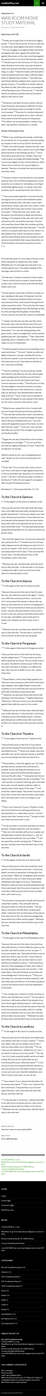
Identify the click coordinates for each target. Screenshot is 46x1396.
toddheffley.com (10, 3)
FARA (3, 1300)
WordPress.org (7, 1210)
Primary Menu (43, 3)
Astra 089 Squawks (9, 1137)
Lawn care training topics (11, 1375)
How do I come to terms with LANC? (16, 1128)
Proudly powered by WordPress (12, 1393)
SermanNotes (7, 13)
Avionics (4, 1272)
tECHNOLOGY (7, 1319)
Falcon (3, 1291)
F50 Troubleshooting (9, 1281)
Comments (7, 1205)
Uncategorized (7, 1323)
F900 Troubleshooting (10, 1286)
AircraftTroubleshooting (11, 1267)
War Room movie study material (13, 1382)
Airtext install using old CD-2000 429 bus (17, 1167)
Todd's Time (19, 27)
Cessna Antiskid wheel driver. (13, 1169)
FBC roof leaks (7, 1370)
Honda (4, 1309)
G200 (3, 1305)
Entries (6, 1200)
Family (3, 1295)
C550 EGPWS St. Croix (10, 1160)
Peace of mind (7, 1373)
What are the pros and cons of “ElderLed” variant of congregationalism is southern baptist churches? (21, 1378)
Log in (3, 1196)
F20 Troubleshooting (9, 1277)
